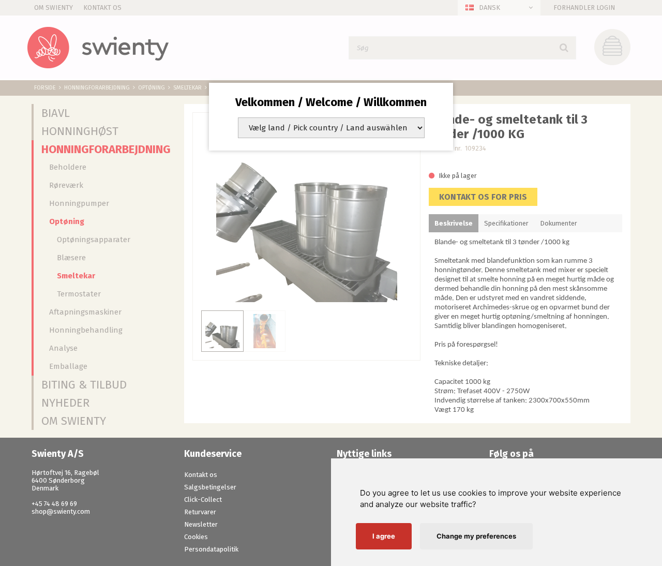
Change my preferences (476, 536)
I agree (383, 536)
